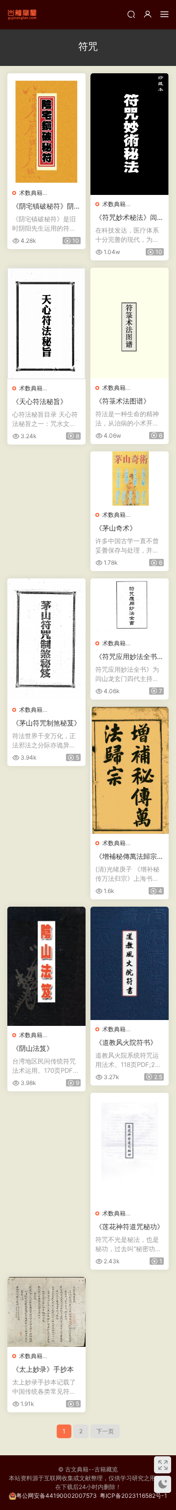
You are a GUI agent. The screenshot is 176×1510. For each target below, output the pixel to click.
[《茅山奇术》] (129, 478)
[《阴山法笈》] (46, 966)
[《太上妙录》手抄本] (46, 1312)
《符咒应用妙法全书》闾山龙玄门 (129, 656)
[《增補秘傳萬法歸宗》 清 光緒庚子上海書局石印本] (129, 770)
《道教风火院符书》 (126, 1042)
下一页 (105, 1431)
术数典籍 (31, 192)
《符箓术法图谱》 (122, 401)
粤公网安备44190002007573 (56, 1495)
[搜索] (131, 13)
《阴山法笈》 (32, 1048)
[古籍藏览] (22, 14)
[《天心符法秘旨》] (46, 323)
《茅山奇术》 (115, 528)
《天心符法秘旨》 (39, 401)
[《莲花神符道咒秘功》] (129, 1148)
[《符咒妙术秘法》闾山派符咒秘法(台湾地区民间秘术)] (129, 134)
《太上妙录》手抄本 (43, 1369)
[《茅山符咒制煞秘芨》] (46, 639)
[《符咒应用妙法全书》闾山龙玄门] (129, 606)
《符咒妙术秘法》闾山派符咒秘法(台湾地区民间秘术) (129, 217)
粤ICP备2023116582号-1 (133, 1495)
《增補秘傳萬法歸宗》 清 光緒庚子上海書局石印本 (129, 856)
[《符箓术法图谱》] (129, 323)
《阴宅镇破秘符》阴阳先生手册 (46, 206)
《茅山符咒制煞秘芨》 (46, 723)
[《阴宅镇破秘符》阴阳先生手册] (46, 128)
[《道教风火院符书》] (129, 963)
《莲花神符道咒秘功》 (129, 1226)
